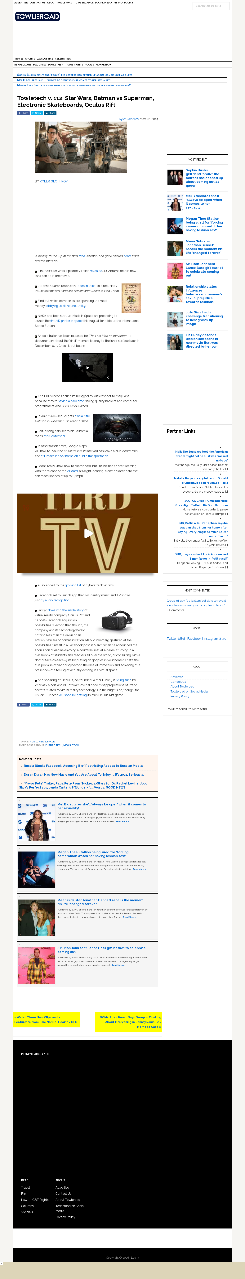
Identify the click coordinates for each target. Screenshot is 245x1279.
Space (51, 741)
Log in (135, 1257)
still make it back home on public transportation (74, 456)
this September (54, 436)
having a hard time (71, 401)
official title (82, 416)
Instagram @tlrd (215, 638)
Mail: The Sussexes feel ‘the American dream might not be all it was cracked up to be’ (201, 456)
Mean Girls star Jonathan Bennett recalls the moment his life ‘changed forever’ (204, 247)
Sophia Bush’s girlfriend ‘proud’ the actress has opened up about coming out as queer (74, 75)
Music (33, 741)
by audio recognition (55, 600)
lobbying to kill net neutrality (65, 306)
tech (82, 256)
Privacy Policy (180, 696)
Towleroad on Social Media (189, 691)
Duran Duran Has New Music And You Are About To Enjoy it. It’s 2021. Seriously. (84, 774)
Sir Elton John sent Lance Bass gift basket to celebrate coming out (204, 269)
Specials (27, 1212)
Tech (75, 745)
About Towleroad (182, 686)
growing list (73, 585)
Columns (27, 1206)
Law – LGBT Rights (35, 1200)
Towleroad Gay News (123, 16)
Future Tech (53, 745)
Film (24, 1193)
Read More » (122, 821)
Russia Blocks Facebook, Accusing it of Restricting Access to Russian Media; (83, 766)
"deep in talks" (86, 286)
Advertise (177, 677)
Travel (25, 1187)
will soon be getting (73, 695)
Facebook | (195, 638)
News (42, 741)
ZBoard (72, 471)
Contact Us (178, 681)
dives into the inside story (66, 610)
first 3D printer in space (66, 321)
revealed (96, 271)
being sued (123, 680)
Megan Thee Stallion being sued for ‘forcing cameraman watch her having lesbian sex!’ (74, 85)
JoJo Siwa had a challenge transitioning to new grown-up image (204, 318)
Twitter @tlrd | (177, 638)
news (127, 256)
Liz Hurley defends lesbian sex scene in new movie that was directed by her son (202, 340)
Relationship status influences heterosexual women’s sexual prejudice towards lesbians (204, 294)
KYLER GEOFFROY (54, 181)
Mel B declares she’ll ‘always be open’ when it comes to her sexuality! (64, 80)
